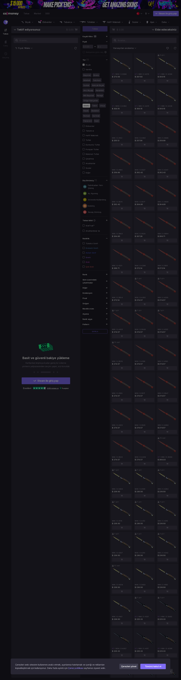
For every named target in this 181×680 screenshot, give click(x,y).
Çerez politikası (75, 668)
